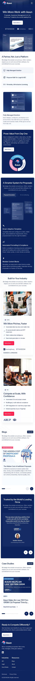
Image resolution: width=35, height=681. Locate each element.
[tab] (9, 195)
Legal (3, 664)
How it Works (5, 667)
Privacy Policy (13, 674)
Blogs (13, 661)
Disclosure (4, 674)
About (13, 664)
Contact (14, 667)
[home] (7, 3)
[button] (31, 3)
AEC (3, 661)
